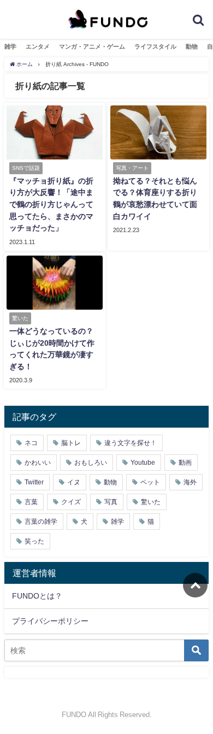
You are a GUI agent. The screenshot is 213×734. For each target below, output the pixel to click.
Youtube (143, 462)
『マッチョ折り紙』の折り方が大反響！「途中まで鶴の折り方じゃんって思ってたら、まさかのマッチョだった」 (51, 204)
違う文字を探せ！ (130, 443)
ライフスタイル (155, 46)
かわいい (38, 462)
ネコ (31, 443)
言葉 (31, 502)
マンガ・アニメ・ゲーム (92, 46)
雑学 (10, 46)
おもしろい (90, 462)
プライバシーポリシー (50, 621)
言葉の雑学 (41, 521)
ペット (150, 482)
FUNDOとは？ (37, 596)
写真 (110, 502)
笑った (34, 541)
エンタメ (38, 46)
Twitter (34, 482)
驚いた (151, 502)
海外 (190, 482)
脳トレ (71, 443)
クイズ (71, 502)
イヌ (73, 482)
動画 (185, 462)
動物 (192, 46)
